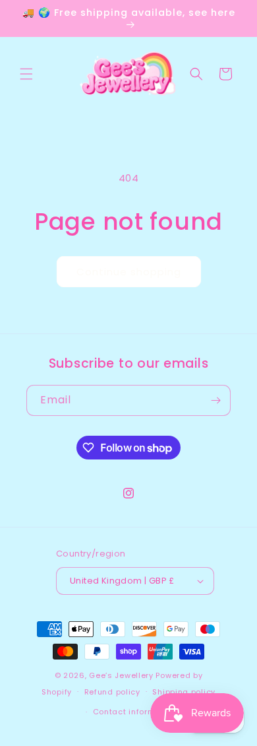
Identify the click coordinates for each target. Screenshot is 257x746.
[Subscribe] (215, 400)
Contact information (135, 711)
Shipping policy (183, 692)
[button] (26, 73)
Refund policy (112, 692)
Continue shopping (128, 272)
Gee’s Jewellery (121, 675)
